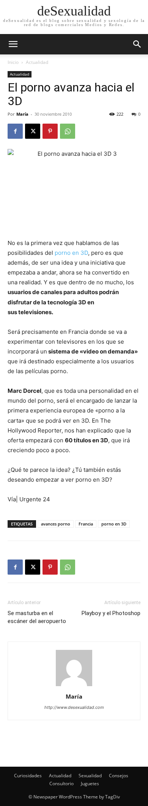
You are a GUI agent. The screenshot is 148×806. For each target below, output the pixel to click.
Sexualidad (90, 775)
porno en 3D (70, 252)
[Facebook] (15, 131)
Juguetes (90, 783)
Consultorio (61, 783)
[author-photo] (74, 686)
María (22, 114)
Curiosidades (28, 775)
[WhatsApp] (67, 131)
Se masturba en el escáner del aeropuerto (37, 617)
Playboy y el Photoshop (111, 613)
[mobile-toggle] (13, 44)
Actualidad (37, 62)
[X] (32, 131)
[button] (137, 44)
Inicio (13, 62)
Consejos (118, 775)
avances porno (55, 524)
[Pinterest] (50, 131)
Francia (86, 524)
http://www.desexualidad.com (74, 707)
